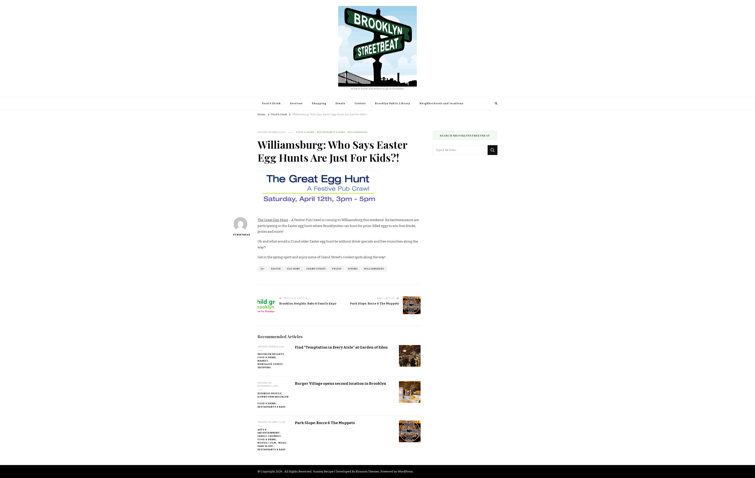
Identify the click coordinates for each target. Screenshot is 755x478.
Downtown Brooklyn (273, 396)
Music (282, 442)
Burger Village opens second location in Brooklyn (340, 383)
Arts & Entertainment (269, 431)
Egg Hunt (293, 268)
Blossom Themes (367, 471)
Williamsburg (357, 132)
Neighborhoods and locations (441, 103)
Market (263, 360)
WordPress (405, 471)
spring (353, 268)
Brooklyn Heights (271, 354)
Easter (276, 268)
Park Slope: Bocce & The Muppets (325, 423)
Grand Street (316, 268)
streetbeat (240, 234)
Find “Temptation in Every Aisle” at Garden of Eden (341, 347)
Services (296, 103)
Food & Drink (271, 103)
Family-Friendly (269, 436)
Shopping (319, 103)
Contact (360, 103)
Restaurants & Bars (331, 132)
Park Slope (265, 446)
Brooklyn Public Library (392, 103)
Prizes (337, 268)
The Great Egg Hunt (273, 220)
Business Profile (270, 393)
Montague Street (270, 364)
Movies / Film (267, 442)
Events (340, 103)
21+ (263, 268)
